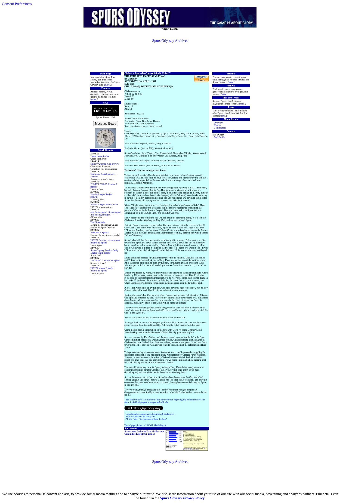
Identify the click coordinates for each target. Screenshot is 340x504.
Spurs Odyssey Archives (170, 41)
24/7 (112, 117)
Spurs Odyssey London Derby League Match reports (104, 251)
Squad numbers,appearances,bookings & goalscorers (150, 414)
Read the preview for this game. (140, 416)
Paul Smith (219, 137)
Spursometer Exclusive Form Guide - (144, 432)
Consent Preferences (17, 4)
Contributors (220, 127)
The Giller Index (98, 222)
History (217, 125)
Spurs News (103, 117)
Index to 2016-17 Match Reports (152, 425)
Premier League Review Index (104, 204)
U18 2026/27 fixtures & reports (105, 260)
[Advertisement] (170, 56)
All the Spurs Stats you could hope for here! (146, 419)
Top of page (129, 425)
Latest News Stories (99, 156)
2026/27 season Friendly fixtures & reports (101, 269)
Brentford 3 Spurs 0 (99, 232)
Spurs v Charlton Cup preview (104, 164)
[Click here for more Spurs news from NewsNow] (105, 110)
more (107, 84)
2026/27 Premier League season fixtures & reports (105, 241)
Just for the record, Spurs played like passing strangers (105, 213)
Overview (218, 122)
